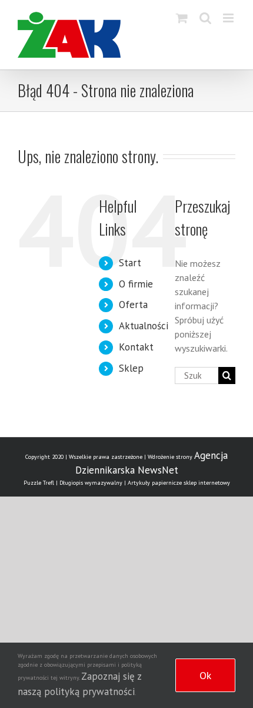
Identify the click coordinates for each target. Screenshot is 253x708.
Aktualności (143, 325)
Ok (205, 675)
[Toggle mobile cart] (182, 18)
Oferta (133, 304)
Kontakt (136, 346)
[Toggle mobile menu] (229, 18)
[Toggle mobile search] (205, 18)
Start (130, 262)
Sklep (131, 368)
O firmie (136, 283)
